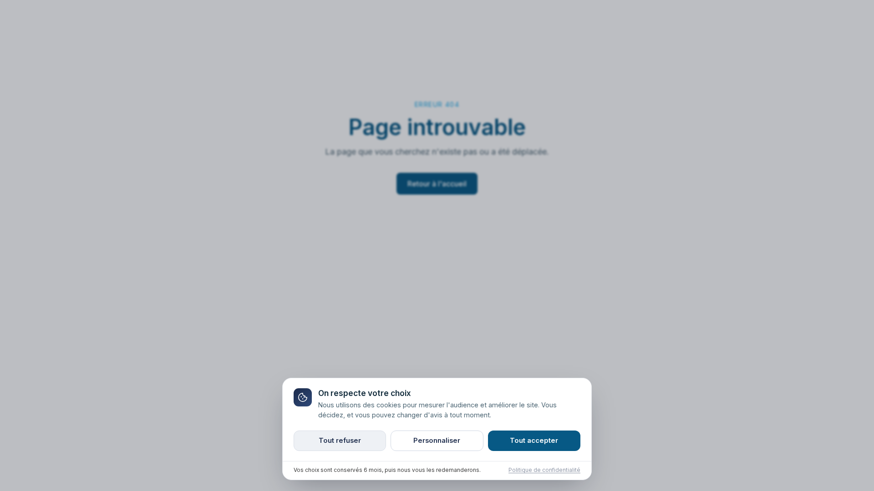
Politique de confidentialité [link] (544, 470)
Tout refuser (340, 440)
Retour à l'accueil (437, 183)
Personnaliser (436, 440)
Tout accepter (534, 440)
